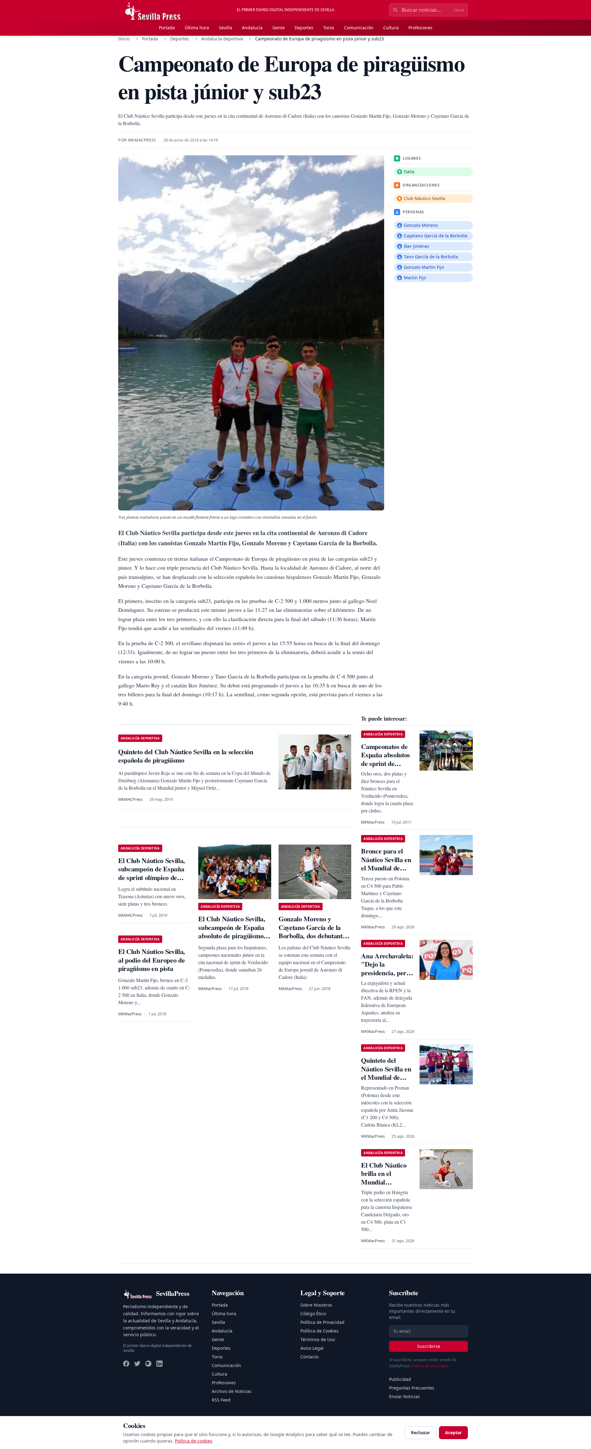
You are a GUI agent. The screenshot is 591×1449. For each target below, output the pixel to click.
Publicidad (400, 1379)
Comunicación (358, 28)
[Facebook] (126, 1364)
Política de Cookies (319, 1331)
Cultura (391, 28)
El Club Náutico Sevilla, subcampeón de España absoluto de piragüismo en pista (231, 931)
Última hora (197, 28)
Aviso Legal (312, 1348)
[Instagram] (148, 1364)
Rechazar (420, 1432)
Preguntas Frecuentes (411, 1388)
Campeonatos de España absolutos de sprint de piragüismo (385, 759)
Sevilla (225, 28)
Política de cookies (193, 1441)
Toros (328, 28)
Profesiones (420, 28)
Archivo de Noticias (231, 1391)
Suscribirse (428, 1346)
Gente (278, 28)
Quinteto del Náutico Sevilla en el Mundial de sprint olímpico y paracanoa (386, 1077)
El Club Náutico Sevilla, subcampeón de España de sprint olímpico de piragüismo (151, 873)
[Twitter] (137, 1364)
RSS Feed (221, 1400)
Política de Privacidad (322, 1322)
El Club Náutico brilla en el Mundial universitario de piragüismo (383, 1182)
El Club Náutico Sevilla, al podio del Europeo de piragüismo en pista (151, 959)
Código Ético (313, 1313)
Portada (167, 28)
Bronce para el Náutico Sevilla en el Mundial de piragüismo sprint (386, 864)
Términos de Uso (317, 1339)
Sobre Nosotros (316, 1305)
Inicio (124, 39)
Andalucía (252, 28)
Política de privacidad (430, 1366)
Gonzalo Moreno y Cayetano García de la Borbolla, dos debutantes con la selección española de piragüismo (313, 936)
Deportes (304, 28)
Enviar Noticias (404, 1396)
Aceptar (453, 1432)
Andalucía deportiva (222, 39)
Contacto (309, 1357)
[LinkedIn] (159, 1364)
